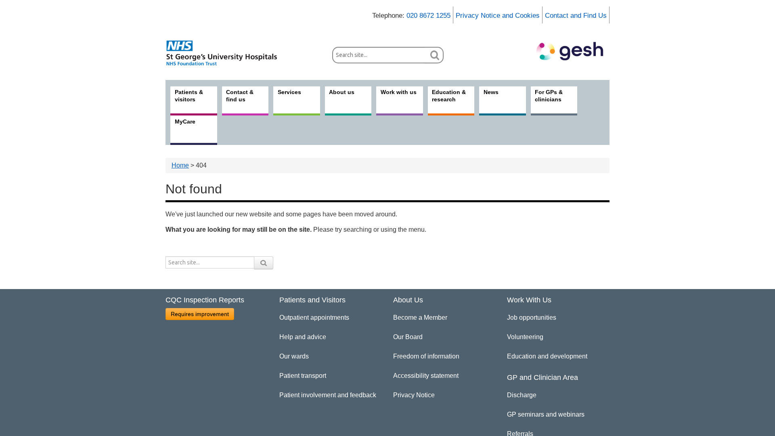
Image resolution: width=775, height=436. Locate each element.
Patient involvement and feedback (327, 395)
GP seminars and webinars (545, 414)
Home (180, 165)
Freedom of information (426, 356)
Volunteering (525, 336)
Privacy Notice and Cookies (498, 15)
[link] (226, 53)
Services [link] (289, 92)
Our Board (408, 336)
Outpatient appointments (314, 317)
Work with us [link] (399, 92)
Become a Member (420, 317)
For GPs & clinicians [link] (549, 96)
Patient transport (302, 375)
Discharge (521, 395)
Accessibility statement (426, 375)
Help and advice (302, 336)
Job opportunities (531, 317)
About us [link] (341, 92)
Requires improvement (200, 314)
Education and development (547, 356)
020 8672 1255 (428, 15)
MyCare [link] (185, 121)
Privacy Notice (414, 395)
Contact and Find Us (576, 15)
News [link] (491, 92)
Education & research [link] (449, 96)
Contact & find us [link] (239, 96)
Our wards (294, 356)
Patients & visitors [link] (189, 96)
